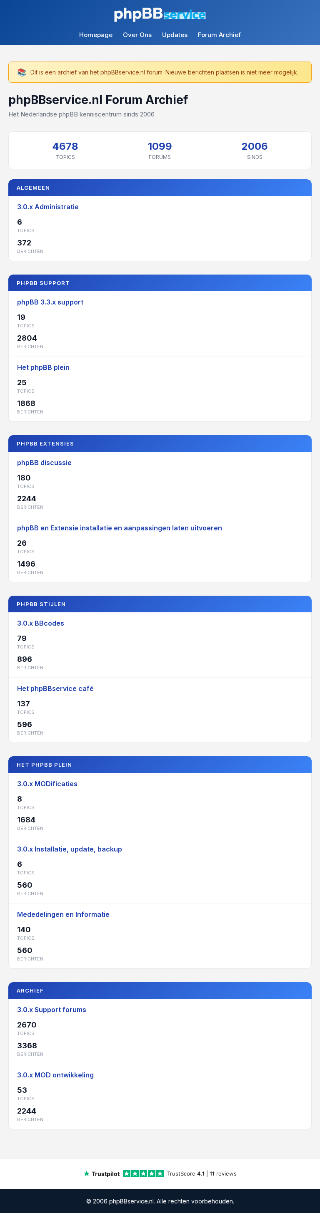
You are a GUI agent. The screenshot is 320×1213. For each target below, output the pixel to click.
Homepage (95, 35)
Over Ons (137, 35)
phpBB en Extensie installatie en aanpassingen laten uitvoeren (119, 528)
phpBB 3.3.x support (50, 302)
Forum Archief (219, 35)
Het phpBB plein (43, 367)
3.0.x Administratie (48, 207)
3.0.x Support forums (51, 1009)
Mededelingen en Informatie (63, 914)
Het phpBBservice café (55, 688)
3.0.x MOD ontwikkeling (55, 1075)
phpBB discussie (44, 462)
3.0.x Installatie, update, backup (69, 849)
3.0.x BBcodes (40, 623)
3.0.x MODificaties (47, 784)
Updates (175, 35)
